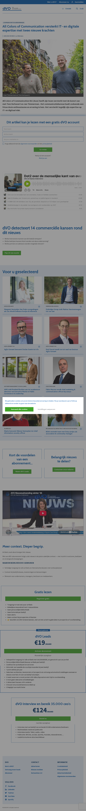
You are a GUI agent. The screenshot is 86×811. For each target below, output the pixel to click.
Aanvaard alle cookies (19, 409)
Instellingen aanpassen (46, 409)
